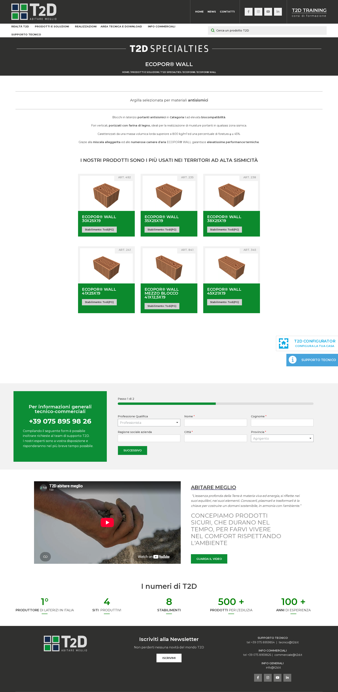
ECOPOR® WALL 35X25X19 (162, 218)
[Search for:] (267, 30)
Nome (189, 416)
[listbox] (149, 422)
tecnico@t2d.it (289, 642)
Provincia (258, 432)
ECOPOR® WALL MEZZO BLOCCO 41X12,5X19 (162, 293)
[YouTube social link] (268, 12)
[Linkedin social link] (278, 12)
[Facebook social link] (249, 12)
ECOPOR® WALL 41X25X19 (99, 291)
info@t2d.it (273, 667)
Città (188, 432)
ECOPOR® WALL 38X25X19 (224, 218)
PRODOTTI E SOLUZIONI (145, 72)
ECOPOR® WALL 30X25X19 (99, 218)
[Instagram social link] (258, 12)
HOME (125, 72)
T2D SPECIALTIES (171, 72)
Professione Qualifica (133, 416)
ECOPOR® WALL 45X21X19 (224, 291)
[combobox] (282, 438)
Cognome (258, 416)
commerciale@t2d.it (288, 655)
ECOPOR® (189, 72)
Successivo (132, 450)
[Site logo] (33, 11)
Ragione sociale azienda (135, 432)
